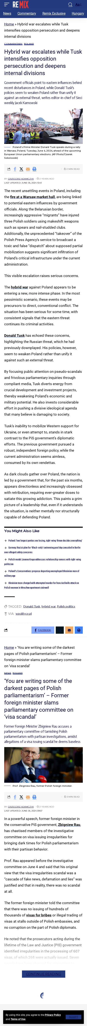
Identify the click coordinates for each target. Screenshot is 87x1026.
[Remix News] (20, 4)
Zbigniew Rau (69, 825)
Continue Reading (43, 974)
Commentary (13, 44)
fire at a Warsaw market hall (32, 197)
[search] (70, 4)
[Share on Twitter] (21, 169)
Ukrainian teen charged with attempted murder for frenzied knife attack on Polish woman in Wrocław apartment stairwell (41, 585)
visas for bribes (39, 915)
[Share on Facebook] (15, 169)
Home (9, 24)
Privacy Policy (53, 1014)
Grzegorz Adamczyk (21, 178)
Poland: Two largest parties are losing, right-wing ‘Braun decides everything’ (45, 541)
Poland (29, 44)
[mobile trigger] (7, 4)
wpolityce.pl (24, 613)
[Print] (34, 169)
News (7, 673)
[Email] (28, 169)
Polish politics (66, 606)
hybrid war (19, 287)
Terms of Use (18, 1019)
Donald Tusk (14, 335)
